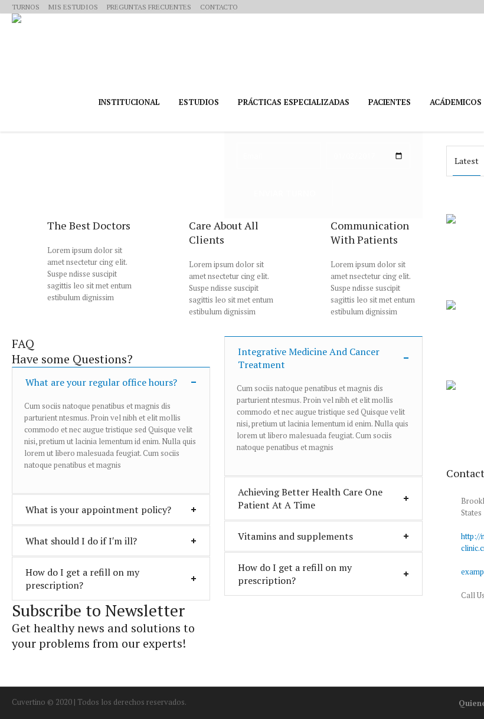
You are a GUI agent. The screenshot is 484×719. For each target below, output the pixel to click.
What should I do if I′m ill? (81, 540)
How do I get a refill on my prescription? (82, 579)
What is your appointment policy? (98, 509)
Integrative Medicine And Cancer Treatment (309, 358)
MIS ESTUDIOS (73, 6)
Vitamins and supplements (295, 536)
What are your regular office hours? (101, 382)
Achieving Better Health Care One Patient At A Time (310, 498)
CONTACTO (219, 6)
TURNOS (26, 6)
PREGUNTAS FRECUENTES (149, 6)
